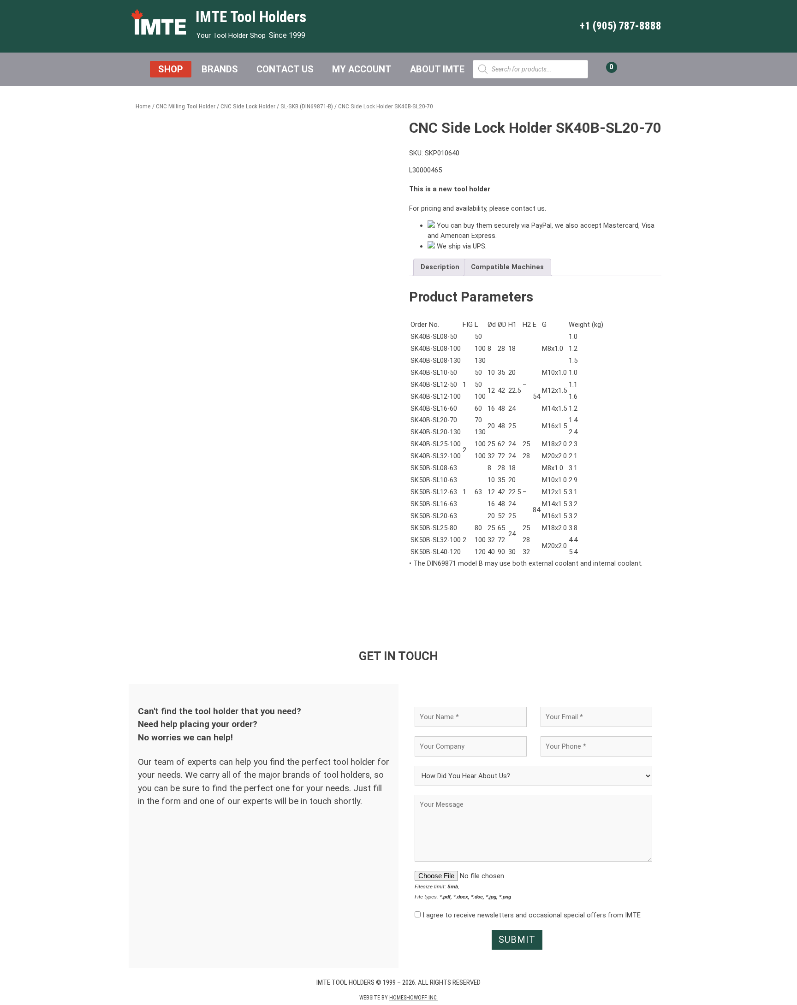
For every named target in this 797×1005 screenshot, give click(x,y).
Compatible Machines (507, 267)
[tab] (439, 268)
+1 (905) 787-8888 (620, 26)
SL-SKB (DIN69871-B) (306, 106)
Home (143, 106)
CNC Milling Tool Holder (185, 106)
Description (440, 267)
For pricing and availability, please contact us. (477, 208)
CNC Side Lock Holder (247, 106)
